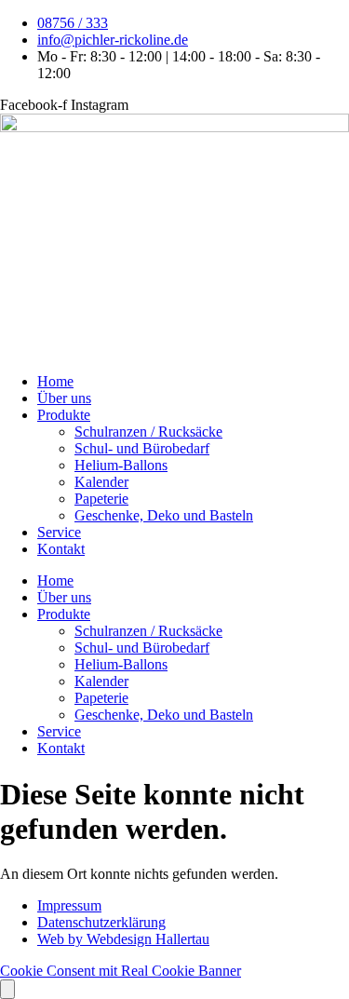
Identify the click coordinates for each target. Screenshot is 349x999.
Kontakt (61, 549)
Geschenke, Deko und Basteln (163, 515)
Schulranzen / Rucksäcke (148, 431)
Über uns (64, 398)
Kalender (101, 482)
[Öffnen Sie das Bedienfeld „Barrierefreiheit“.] (7, 989)
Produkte (63, 415)
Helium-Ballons (121, 465)
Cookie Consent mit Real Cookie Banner (120, 971)
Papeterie (101, 498)
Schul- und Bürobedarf (141, 448)
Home (55, 381)
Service (59, 532)
